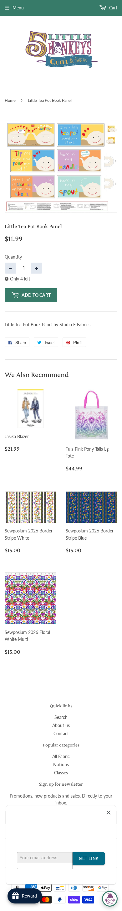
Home (10, 100)
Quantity (13, 256)
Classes (61, 772)
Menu (18, 7)
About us (61, 725)
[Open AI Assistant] (110, 899)
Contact (61, 733)
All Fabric (61, 756)
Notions (61, 764)
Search (61, 717)
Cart (112, 7)
